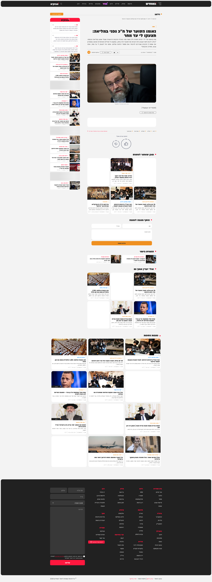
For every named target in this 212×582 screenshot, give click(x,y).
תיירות (122, 559)
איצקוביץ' (159, 517)
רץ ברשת (140, 502)
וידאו (111, 3)
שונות (160, 506)
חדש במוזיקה (119, 517)
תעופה (103, 506)
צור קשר (102, 538)
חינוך (160, 534)
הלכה (160, 495)
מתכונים (97, 3)
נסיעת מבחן (101, 499)
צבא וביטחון (139, 534)
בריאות (121, 492)
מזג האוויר (120, 545)
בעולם (141, 517)
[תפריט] (159, 3)
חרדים (117, 3)
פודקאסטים (139, 499)
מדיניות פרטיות (100, 517)
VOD (105, 4)
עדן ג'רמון (150, 578)
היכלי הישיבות (138, 559)
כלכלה (122, 541)
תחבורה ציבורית (100, 502)
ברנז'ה (84, 3)
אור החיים (159, 492)
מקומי (122, 548)
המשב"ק (159, 524)
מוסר (160, 499)
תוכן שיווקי (120, 502)
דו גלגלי (102, 492)
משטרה (140, 527)
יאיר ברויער (132, 578)
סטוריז (141, 495)
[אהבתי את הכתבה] (126, 144)
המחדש (143, 131)
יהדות (141, 520)
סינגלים (121, 520)
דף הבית (154, 19)
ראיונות (121, 527)
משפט (122, 552)
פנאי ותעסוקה (157, 548)
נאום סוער (129, 131)
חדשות (130, 3)
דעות (122, 538)
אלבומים (121, 513)
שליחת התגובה (122, 243)
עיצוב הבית (158, 545)
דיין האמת (140, 555)
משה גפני (136, 131)
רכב (78, 3)
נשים (160, 541)
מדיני (141, 524)
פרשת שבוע (158, 502)
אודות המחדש (100, 534)
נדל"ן (122, 555)
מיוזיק (123, 3)
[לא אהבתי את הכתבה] (115, 143)
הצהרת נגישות (100, 520)
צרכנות (121, 499)
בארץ (141, 513)
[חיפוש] (61, 4)
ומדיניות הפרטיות (59, 556)
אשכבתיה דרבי (138, 545)
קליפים (121, 524)
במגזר (141, 552)
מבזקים (102, 531)
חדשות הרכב (101, 495)
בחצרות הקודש (138, 548)
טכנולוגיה (121, 495)
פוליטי (148, 131)
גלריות (91, 3)
